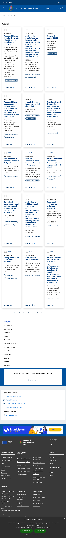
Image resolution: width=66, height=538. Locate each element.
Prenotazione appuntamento (21, 493)
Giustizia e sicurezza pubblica (39, 464)
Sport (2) (6, 358)
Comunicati (53, 460)
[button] (33, 535)
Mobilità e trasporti (22, 474)
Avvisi (9, 30)
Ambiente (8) (8, 325)
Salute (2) (7, 351)
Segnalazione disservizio (21, 498)
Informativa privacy (39, 497)
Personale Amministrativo (5, 474)
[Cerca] (62, 8)
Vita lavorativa (21, 465)
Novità (10, 16)
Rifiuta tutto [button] (40, 531)
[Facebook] (52, 8)
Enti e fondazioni (6, 467)
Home (4, 16)
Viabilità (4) (7, 365)
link (49, 527)
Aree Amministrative (7, 460)
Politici (3, 470)
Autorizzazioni (37, 482)
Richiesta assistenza (23, 506)
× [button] (64, 519)
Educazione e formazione (37, 458)
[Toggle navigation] (3, 8)
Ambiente (36, 474)
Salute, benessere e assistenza (39, 478)
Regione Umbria (7, 2)
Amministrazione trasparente (38, 493)
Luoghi (51, 472)
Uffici (2, 464)
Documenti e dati (6, 478)
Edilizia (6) (7, 336)
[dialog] (33, 527)
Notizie (52, 457)
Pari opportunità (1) (10, 343)
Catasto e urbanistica (23, 471)
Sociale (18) (7, 354)
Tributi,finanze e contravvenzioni (38, 469)
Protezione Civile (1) (10, 347)
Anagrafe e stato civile (23, 459)
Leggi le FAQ (20, 503)
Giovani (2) (7, 340)
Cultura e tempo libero (23, 462)
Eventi (51, 475)
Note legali (36, 500)
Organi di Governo (6, 457)
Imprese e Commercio (23, 468)
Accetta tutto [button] (26, 531)
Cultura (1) (7, 333)
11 (46, 312)
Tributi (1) (7, 362)
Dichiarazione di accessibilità (38, 504)
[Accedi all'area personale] (58, 2)
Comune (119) (8, 329)
